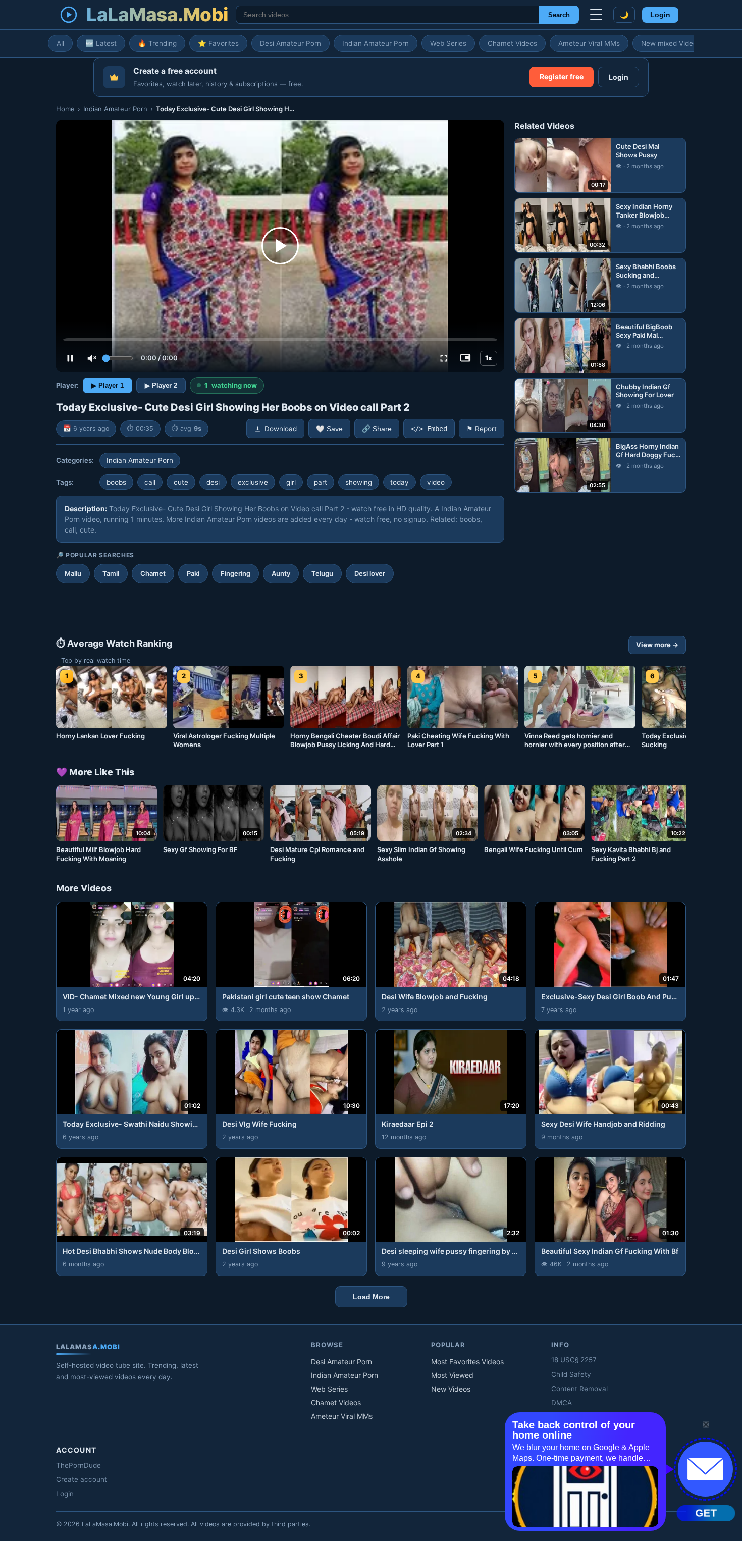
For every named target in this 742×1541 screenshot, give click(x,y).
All (60, 43)
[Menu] (596, 15)
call (149, 482)
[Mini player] (465, 358)
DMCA (561, 1403)
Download (280, 428)
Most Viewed (452, 1375)
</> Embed (429, 428)
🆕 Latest (101, 43)
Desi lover (369, 573)
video (436, 482)
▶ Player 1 (107, 385)
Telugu (322, 573)
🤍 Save (329, 429)
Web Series (448, 43)
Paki (193, 573)
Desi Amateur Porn (290, 43)
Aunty (281, 573)
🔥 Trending (157, 43)
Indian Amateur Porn (375, 43)
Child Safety (571, 1374)
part (320, 482)
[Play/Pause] (70, 358)
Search (559, 15)
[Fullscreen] (444, 358)
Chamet (153, 573)
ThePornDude (78, 1465)
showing (358, 482)
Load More (371, 1297)
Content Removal (579, 1389)
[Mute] (92, 358)
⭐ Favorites (218, 43)
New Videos (450, 1389)
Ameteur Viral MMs (589, 43)
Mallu (73, 573)
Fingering (235, 573)
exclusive (253, 482)
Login (660, 15)
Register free (562, 76)
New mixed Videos (671, 43)
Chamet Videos (512, 43)
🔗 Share (377, 429)
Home (65, 108)
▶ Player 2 (161, 385)
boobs (116, 482)
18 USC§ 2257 (574, 1360)
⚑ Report (481, 428)
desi (213, 482)
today (399, 482)
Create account (81, 1479)
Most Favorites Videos (467, 1361)
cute (181, 482)
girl (291, 482)
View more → (657, 645)
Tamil (110, 573)
